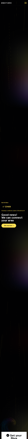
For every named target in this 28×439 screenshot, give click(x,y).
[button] (25, 3)
